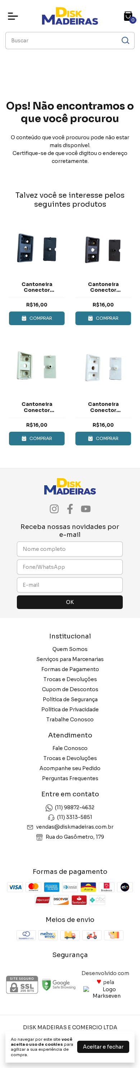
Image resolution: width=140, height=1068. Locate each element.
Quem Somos (70, 649)
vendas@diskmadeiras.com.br (74, 827)
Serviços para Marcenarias (70, 659)
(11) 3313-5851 (74, 817)
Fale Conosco (70, 748)
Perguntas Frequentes (70, 778)
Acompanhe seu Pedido (70, 768)
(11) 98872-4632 (74, 807)
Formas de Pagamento (70, 669)
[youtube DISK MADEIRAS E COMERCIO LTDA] (86, 509)
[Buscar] (125, 40)
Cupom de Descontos (70, 689)
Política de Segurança (70, 699)
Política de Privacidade (70, 709)
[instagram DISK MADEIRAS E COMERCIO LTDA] (54, 509)
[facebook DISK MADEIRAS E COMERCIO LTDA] (70, 509)
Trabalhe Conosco (70, 719)
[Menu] (14, 16)
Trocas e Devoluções (70, 679)
